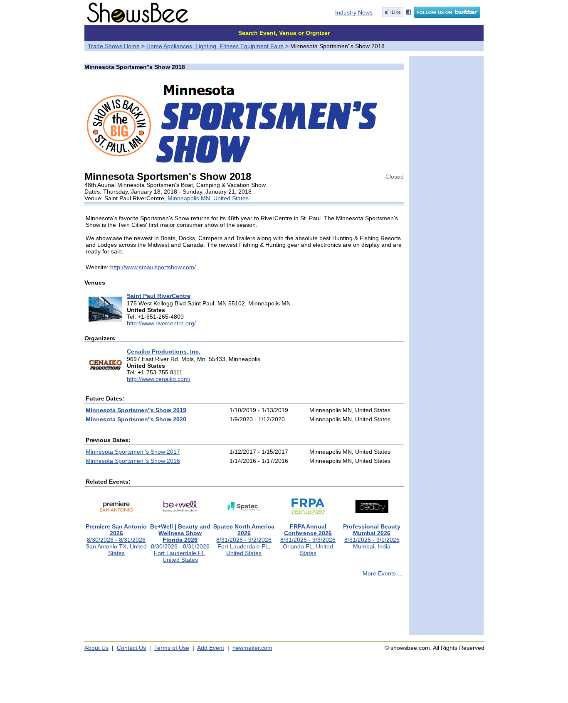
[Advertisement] (244, 609)
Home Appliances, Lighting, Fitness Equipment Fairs (215, 46)
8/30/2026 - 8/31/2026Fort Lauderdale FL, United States (180, 543)
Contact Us (131, 647)
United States (231, 198)
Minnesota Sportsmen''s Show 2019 (136, 410)
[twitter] (447, 15)
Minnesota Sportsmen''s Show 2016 (133, 460)
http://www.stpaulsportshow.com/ (153, 267)
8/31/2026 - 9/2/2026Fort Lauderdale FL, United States (243, 539)
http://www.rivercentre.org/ (161, 323)
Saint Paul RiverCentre (158, 296)
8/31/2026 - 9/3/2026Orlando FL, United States (308, 539)
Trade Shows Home (114, 46)
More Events (379, 573)
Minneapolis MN (189, 198)
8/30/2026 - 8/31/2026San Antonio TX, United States (116, 539)
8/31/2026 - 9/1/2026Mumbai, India (371, 536)
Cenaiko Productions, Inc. (163, 351)
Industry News (354, 12)
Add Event (210, 647)
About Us (96, 647)
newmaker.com (252, 647)
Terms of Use (171, 647)
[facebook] (396, 15)
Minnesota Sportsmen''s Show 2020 (136, 419)
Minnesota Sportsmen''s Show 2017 (133, 451)
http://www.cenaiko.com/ (158, 379)
